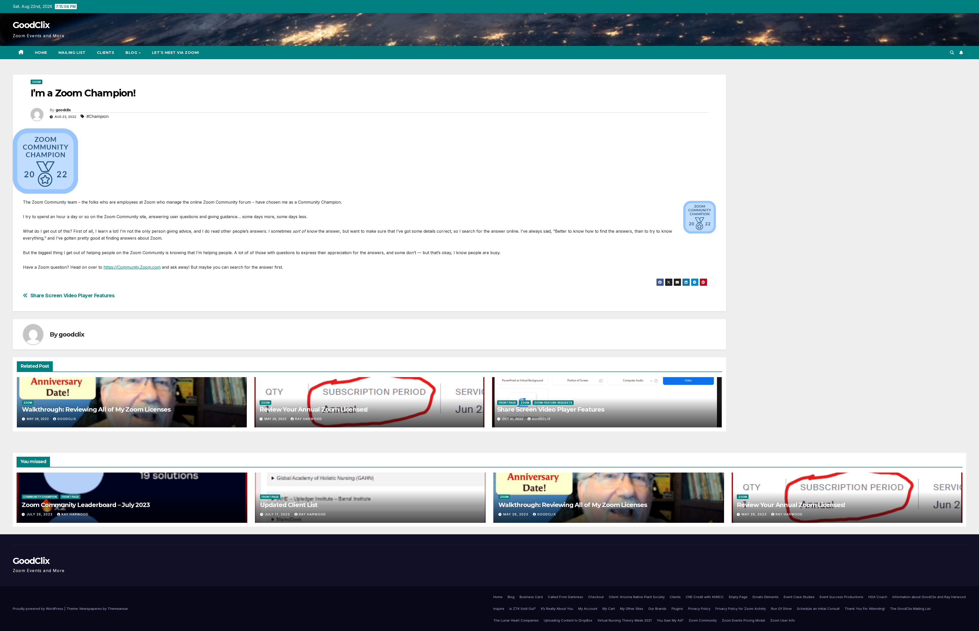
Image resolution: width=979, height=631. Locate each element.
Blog (131, 52)
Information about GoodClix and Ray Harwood (929, 597)
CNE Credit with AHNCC (705, 597)
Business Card (531, 597)
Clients (105, 52)
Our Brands (657, 609)
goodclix (63, 110)
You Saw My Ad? (670, 620)
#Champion (97, 116)
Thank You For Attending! (865, 609)
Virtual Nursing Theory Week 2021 (624, 620)
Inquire (498, 609)
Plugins (677, 609)
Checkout (596, 597)
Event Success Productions (841, 597)
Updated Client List (288, 505)
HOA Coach (877, 597)
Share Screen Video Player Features (72, 296)
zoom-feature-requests (553, 402)
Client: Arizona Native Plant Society (637, 597)
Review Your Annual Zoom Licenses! (314, 409)
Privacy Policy (699, 609)
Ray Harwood (308, 419)
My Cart (608, 609)
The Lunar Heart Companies (516, 620)
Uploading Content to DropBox (568, 620)
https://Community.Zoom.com (132, 267)
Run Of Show (781, 609)
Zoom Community (703, 620)
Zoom (36, 81)
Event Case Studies (799, 597)
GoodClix (31, 25)
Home (41, 52)
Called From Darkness (565, 597)
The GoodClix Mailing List (910, 609)
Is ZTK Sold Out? (522, 609)
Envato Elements (766, 597)
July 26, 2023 (40, 514)
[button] (952, 52)
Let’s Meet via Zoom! (175, 52)
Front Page (507, 402)
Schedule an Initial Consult (818, 609)
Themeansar (118, 609)
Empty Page (738, 597)
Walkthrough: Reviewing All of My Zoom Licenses (96, 409)
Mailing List (72, 52)
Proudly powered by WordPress (38, 609)
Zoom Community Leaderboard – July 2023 (86, 505)
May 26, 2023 (516, 514)
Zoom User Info (782, 620)
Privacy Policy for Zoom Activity (740, 609)
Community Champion (40, 496)
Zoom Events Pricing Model (743, 620)
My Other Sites (631, 609)
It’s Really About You (557, 609)
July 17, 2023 (278, 514)
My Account (587, 609)
